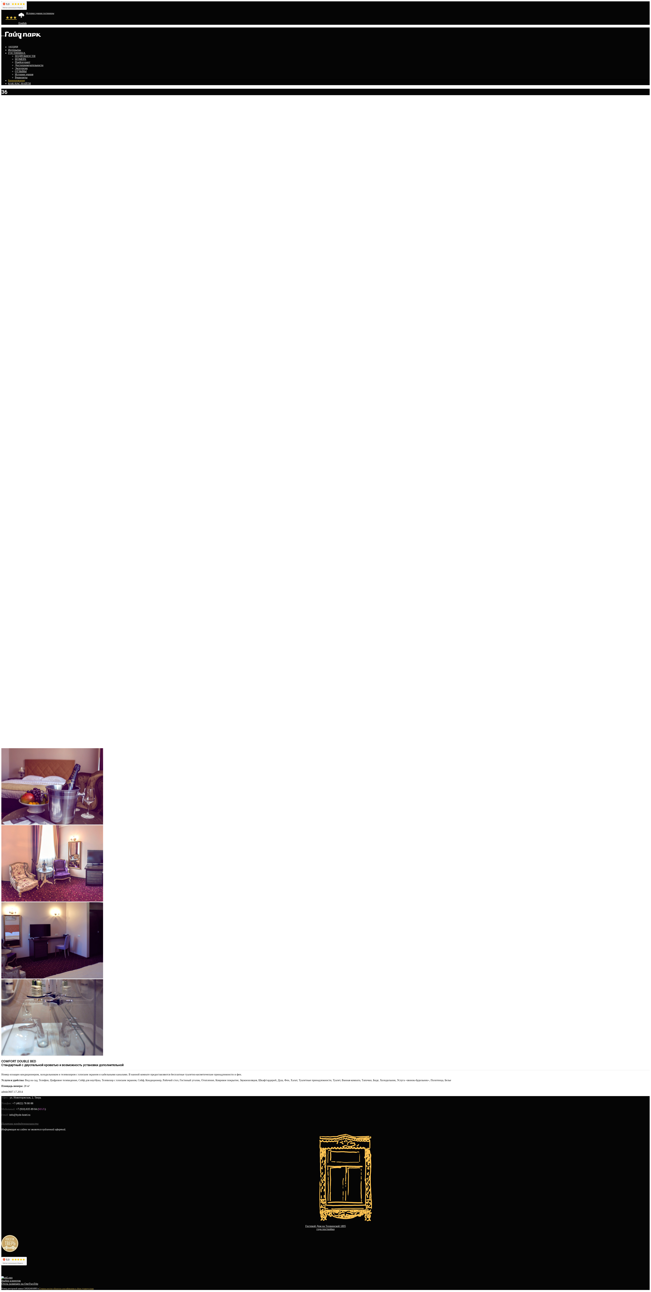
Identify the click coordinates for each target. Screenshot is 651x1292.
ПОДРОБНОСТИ (25, 56)
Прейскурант (22, 62)
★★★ (11, 17)
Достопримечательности (29, 65)
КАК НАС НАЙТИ (19, 83)
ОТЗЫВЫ (21, 71)
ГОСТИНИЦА (16, 53)
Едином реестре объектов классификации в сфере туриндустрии (66, 1288)
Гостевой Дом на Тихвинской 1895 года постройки (325, 1228)
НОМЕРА (20, 59)
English (22, 23)
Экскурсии (21, 68)
